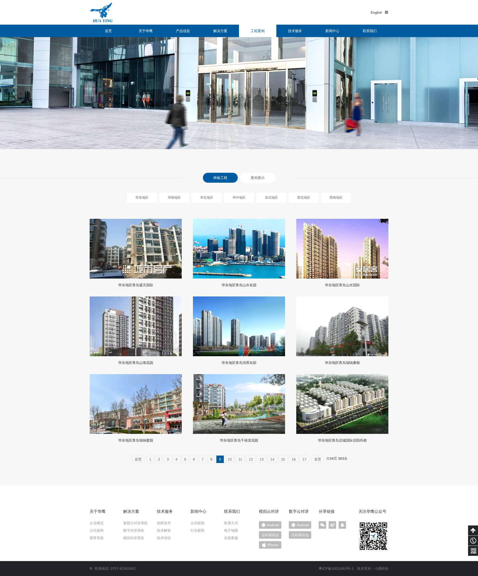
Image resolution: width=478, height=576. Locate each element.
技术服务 (295, 31)
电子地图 (231, 530)
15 (283, 459)
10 (230, 459)
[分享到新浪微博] (332, 525)
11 (240, 459)
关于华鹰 (146, 31)
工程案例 (258, 31)
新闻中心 (332, 31)
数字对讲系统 (133, 530)
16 (294, 459)
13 (262, 459)
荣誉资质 (97, 538)
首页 (108, 31)
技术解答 (164, 530)
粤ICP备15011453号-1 (336, 569)
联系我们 (370, 31)
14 (272, 459)
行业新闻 (197, 530)
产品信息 (183, 31)
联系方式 (231, 523)
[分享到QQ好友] (342, 525)
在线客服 (231, 538)
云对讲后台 (300, 535)
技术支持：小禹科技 (372, 569)
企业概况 (97, 523)
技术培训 (164, 538)
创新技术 (164, 523)
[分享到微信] (322, 525)
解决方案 (220, 31)
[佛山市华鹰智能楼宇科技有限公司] (101, 12)
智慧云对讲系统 (135, 523)
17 (304, 459)
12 (251, 459)
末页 (317, 459)
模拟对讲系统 (133, 538)
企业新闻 (197, 523)
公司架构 (97, 530)
